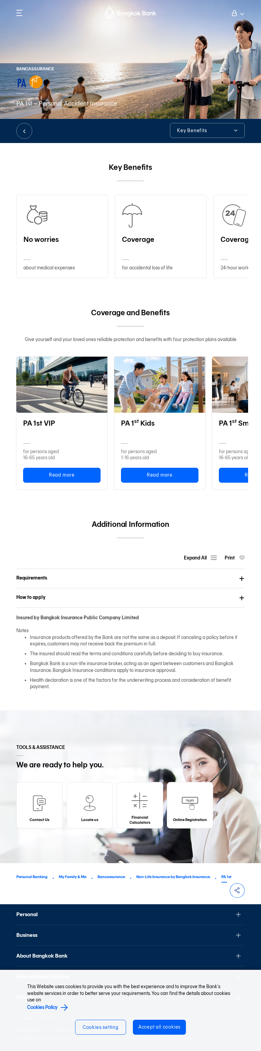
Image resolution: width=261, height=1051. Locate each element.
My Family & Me (72, 876)
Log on (237, 12)
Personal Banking (32, 876)
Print (230, 558)
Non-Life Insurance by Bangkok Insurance (173, 876)
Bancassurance (111, 876)
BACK (24, 131)
